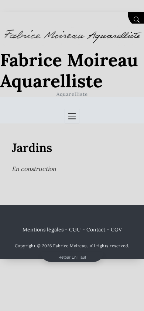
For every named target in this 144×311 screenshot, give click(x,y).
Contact (95, 229)
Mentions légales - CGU (52, 229)
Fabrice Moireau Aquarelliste (69, 70)
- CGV (114, 229)
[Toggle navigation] (72, 116)
